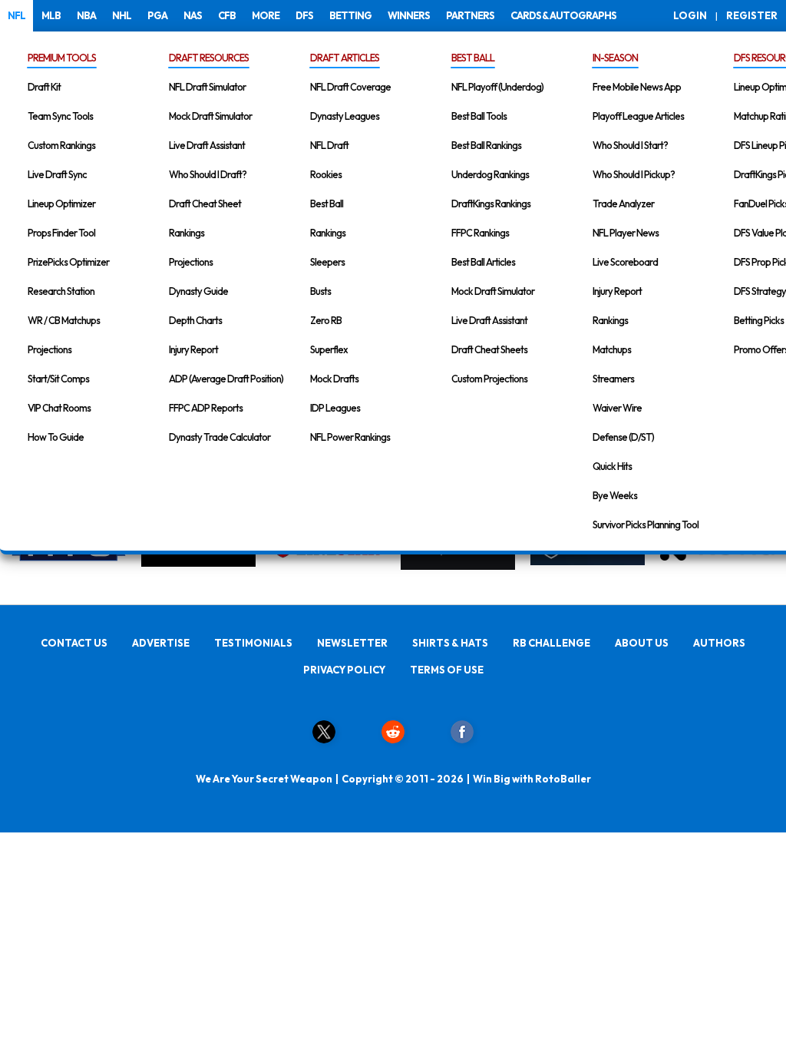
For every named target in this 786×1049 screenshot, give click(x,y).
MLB (51, 15)
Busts (320, 291)
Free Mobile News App (637, 87)
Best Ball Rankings (486, 145)
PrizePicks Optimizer (68, 262)
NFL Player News (626, 233)
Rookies (326, 174)
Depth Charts (195, 320)
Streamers (613, 378)
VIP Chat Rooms (59, 408)
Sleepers (327, 262)
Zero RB (326, 320)
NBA (86, 15)
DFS (304, 15)
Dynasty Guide (198, 291)
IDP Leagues (335, 408)
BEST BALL (472, 57)
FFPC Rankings (480, 233)
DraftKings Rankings (490, 203)
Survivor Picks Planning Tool (645, 524)
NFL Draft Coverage (350, 87)
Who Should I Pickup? (634, 174)
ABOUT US (642, 643)
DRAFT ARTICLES (344, 57)
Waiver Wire (617, 408)
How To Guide (56, 437)
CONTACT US (74, 643)
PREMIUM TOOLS (62, 57)
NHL (121, 15)
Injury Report (193, 349)
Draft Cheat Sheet (205, 203)
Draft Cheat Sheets (489, 349)
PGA (157, 15)
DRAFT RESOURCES (209, 57)
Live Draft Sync (57, 174)
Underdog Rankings (490, 174)
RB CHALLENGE (551, 643)
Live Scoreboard (625, 262)
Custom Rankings (61, 145)
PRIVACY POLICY (344, 669)
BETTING (350, 15)
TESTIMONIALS (253, 643)
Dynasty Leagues (344, 116)
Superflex (329, 349)
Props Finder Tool (61, 233)
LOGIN (690, 15)
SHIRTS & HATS (450, 643)
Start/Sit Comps (58, 378)
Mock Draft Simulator (210, 116)
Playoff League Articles (638, 116)
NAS (192, 15)
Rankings (186, 233)
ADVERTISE (161, 643)
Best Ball (326, 203)
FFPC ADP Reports (206, 408)
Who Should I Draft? (207, 174)
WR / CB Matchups (64, 320)
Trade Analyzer (623, 203)
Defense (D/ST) (623, 437)
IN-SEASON (615, 57)
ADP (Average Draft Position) (226, 378)
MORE (265, 15)
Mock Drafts (334, 378)
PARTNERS (470, 15)
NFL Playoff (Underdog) (497, 87)
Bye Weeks (615, 495)
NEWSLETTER (352, 643)
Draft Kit (44, 87)
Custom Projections (489, 378)
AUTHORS (719, 643)
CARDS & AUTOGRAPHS (563, 15)
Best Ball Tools (479, 116)
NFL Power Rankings (350, 437)
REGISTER (752, 15)
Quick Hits (612, 466)
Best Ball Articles (483, 262)
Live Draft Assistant (207, 145)
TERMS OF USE (447, 669)
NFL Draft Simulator (207, 87)
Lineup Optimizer (61, 203)
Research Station (61, 291)
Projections (49, 349)
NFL (16, 15)
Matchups (612, 349)
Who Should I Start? (630, 145)
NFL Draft (329, 145)
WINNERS (409, 15)
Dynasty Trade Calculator (219, 437)
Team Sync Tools (60, 116)
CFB (227, 15)
